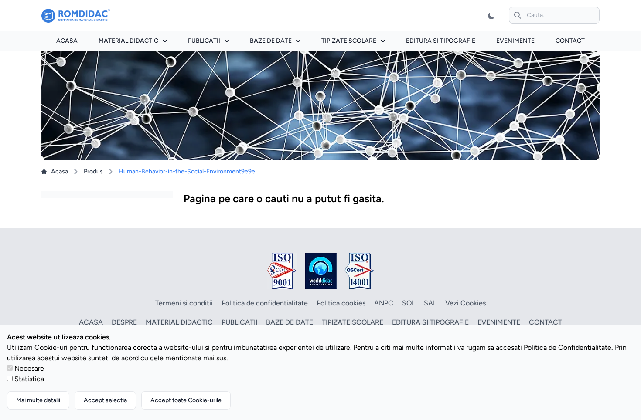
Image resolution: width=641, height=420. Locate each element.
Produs (93, 171)
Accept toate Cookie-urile (186, 400)
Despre (124, 322)
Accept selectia (105, 400)
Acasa (67, 40)
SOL (408, 303)
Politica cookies (341, 303)
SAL (430, 303)
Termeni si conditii (184, 303)
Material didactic (128, 40)
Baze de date (271, 40)
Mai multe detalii (38, 400)
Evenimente (515, 40)
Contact (570, 40)
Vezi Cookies (465, 303)
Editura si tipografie (440, 40)
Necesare (29, 368)
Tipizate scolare (348, 40)
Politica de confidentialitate (265, 303)
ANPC (383, 303)
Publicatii (204, 40)
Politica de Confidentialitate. (568, 347)
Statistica (29, 379)
